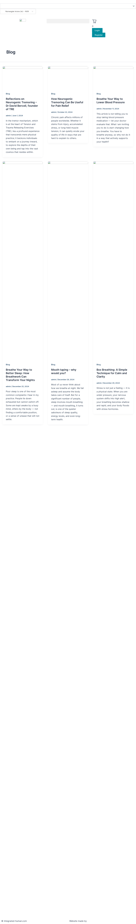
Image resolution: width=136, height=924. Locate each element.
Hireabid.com (94, 921)
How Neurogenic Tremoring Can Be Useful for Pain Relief (67, 102)
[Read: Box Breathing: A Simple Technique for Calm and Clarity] (113, 260)
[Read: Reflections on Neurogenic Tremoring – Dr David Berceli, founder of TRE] (23, 77)
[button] (68, 21)
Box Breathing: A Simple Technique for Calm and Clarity (112, 373)
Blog (8, 94)
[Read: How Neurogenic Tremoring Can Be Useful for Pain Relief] (68, 77)
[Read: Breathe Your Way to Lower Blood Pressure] (113, 77)
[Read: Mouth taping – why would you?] (68, 260)
